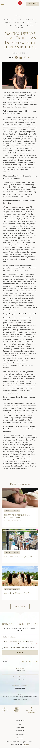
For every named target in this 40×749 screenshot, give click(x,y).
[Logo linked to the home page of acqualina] (20, 3)
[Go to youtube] (29, 661)
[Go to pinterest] (36, 661)
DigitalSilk (25, 745)
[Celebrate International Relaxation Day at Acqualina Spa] (20, 507)
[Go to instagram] (22, 661)
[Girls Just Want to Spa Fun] (20, 583)
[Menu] (2, 4)
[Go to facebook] (26, 661)
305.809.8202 (20, 688)
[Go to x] (33, 661)
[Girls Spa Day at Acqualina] (20, 546)
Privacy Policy (29, 647)
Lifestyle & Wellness (12, 511)
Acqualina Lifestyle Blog (19, 19)
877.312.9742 (20, 679)
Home (19, 16)
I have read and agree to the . (19, 647)
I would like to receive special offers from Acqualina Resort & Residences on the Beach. (20, 643)
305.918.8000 (20, 671)
